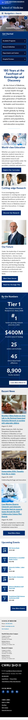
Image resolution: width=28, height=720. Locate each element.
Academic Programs (9, 41)
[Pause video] (26, 18)
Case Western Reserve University (14, 671)
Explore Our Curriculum (11, 170)
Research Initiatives (9, 47)
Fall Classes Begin (14, 548)
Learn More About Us (18, 383)
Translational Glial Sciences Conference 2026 (17, 597)
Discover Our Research (11, 213)
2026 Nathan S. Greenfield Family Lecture (16, 558)
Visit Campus (5, 707)
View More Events (18, 608)
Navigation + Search (11, 13)
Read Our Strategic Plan (11, 285)
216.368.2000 (8, 623)
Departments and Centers (11, 53)
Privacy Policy (13, 679)
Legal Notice (5, 679)
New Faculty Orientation (16, 577)
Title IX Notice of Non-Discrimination (11, 681)
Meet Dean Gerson (9, 278)
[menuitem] (7, 702)
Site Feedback (5, 629)
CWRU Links (6, 700)
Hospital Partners (8, 59)
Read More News (14, 533)
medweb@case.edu (9, 626)
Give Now (4, 705)
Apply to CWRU (6, 702)
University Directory (7, 710)
